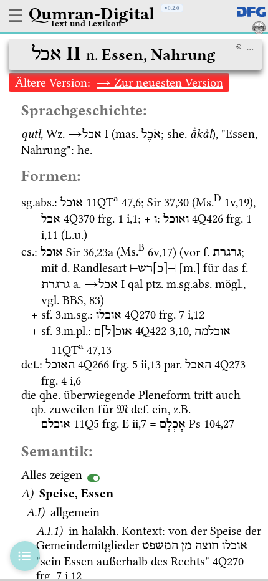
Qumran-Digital (92, 14)
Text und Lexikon (86, 23)
